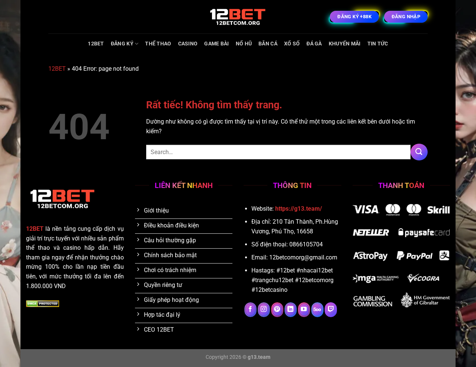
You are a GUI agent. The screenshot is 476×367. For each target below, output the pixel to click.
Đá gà (314, 44)
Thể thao (158, 44)
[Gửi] (419, 152)
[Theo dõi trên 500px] (317, 309)
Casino (188, 44)
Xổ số (292, 44)
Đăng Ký (122, 44)
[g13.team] (238, 16)
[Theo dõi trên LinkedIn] (290, 309)
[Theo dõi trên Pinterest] (277, 309)
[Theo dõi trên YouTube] (304, 309)
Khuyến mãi (345, 44)
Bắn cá (267, 44)
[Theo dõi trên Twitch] (331, 309)
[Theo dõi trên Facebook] (250, 309)
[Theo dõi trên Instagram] (264, 309)
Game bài (216, 44)
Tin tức (377, 44)
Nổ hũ (244, 44)
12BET (96, 44)
